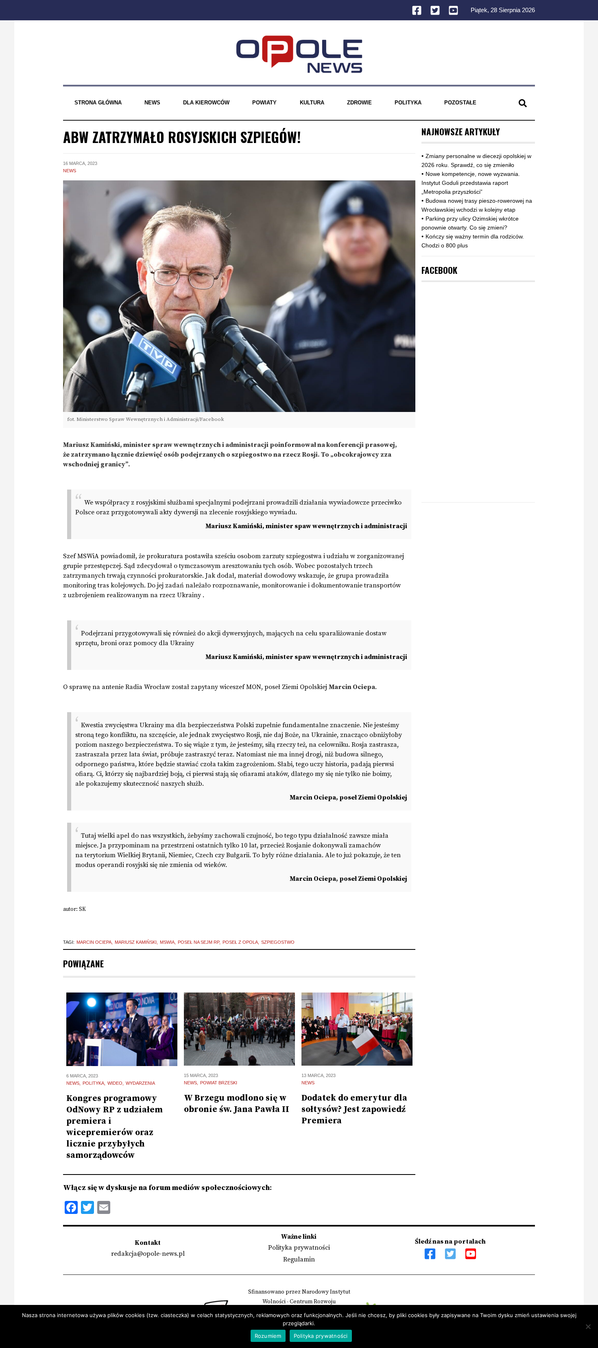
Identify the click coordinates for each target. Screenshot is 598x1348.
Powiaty (264, 103)
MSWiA (167, 942)
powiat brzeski (218, 1082)
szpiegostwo (278, 942)
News (152, 103)
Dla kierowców (206, 103)
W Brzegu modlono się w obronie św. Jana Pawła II (236, 1104)
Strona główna (98, 103)
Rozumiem (268, 1336)
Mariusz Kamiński (136, 942)
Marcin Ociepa (93, 942)
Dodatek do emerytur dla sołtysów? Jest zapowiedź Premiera (354, 1109)
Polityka (408, 103)
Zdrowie (359, 103)
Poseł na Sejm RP (198, 942)
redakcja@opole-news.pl (148, 1254)
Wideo (114, 1083)
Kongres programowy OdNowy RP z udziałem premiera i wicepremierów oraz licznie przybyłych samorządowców (114, 1127)
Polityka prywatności (299, 1248)
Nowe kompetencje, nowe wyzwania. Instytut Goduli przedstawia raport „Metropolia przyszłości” (470, 183)
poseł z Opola (240, 942)
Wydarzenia (140, 1083)
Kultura (312, 103)
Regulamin (299, 1259)
